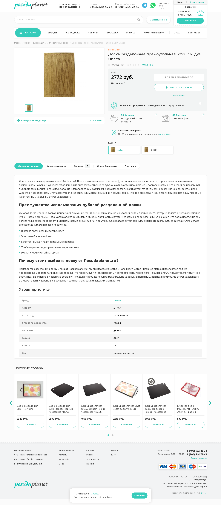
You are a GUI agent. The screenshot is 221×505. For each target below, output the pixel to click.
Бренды (52, 33)
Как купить (179, 95)
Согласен (139, 495)
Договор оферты (66, 450)
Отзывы (81, 166)
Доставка (112, 33)
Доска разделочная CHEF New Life (27, 407)
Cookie (94, 493)
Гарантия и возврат (154, 33)
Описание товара (28, 166)
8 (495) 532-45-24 (101, 7)
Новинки (93, 33)
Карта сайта (64, 459)
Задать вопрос (92, 459)
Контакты (194, 33)
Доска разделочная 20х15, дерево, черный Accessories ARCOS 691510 (61, 409)
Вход (180, 2)
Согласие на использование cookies (30, 455)
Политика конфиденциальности (28, 464)
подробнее (165, 134)
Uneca (117, 300)
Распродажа (72, 33)
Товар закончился (179, 77)
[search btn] (138, 19)
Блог (113, 455)
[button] (108, 435)
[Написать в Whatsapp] (144, 7)
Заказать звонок (158, 20)
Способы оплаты (107, 166)
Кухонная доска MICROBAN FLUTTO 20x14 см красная (188, 409)
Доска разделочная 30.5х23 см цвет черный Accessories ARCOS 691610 (93, 409)
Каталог (30, 32)
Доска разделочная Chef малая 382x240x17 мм (126, 407)
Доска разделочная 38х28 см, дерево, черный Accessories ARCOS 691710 (155, 409)
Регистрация (197, 2)
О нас (177, 33)
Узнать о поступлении (181, 87)
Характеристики (56, 166)
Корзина (190, 20)
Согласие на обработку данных (28, 459)
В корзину (30, 425)
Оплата (130, 33)
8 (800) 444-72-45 (127, 7)
